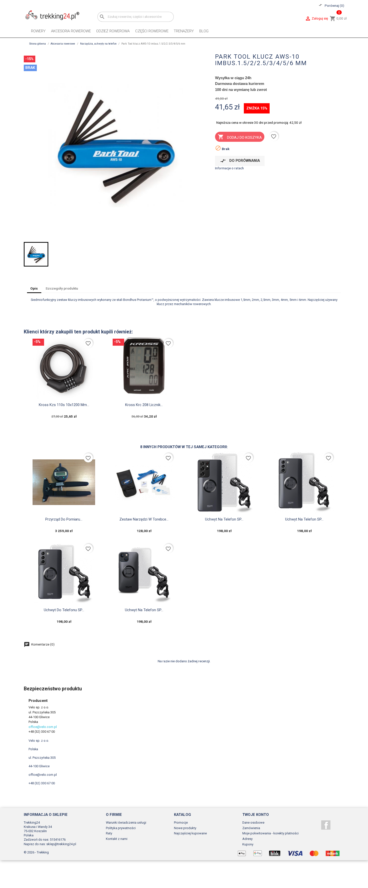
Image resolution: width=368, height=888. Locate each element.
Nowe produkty (185, 828)
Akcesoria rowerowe (71, 31)
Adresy (247, 839)
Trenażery (184, 31)
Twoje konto (255, 814)
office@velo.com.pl (43, 727)
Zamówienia (251, 828)
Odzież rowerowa (113, 31)
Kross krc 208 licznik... (144, 405)
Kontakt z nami (116, 839)
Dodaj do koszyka (240, 137)
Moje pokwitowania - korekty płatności (270, 833)
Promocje (181, 822)
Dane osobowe (253, 822)
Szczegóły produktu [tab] (62, 288)
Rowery (38, 31)
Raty (109, 833)
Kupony (247, 844)
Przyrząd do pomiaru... (63, 519)
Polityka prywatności (121, 828)
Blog (204, 31)
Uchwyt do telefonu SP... (64, 610)
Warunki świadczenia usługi (126, 822)
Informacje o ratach (229, 168)
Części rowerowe (151, 31)
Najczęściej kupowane (190, 833)
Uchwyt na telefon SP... (224, 519)
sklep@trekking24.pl (61, 844)
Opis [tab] (34, 288)
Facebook (325, 825)
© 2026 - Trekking (36, 852)
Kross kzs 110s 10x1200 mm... (64, 405)
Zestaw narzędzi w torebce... (143, 519)
